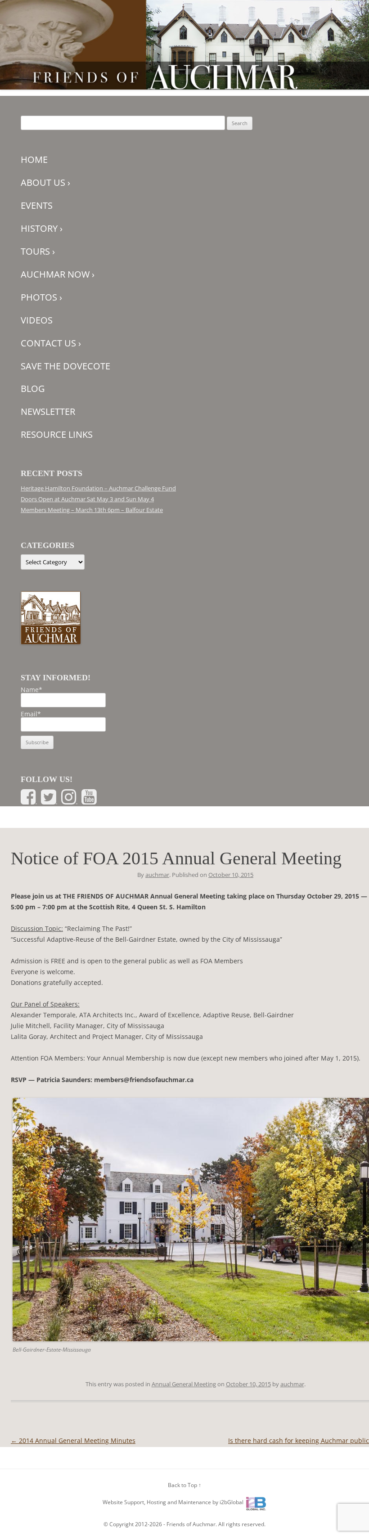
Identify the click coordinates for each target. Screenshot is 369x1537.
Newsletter (48, 411)
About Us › (45, 182)
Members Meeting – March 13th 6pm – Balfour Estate (92, 510)
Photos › (41, 297)
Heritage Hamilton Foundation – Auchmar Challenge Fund (98, 488)
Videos (37, 320)
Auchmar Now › (57, 274)
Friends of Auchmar (191, 1524)
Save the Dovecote (65, 366)
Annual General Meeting (184, 1384)
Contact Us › (51, 343)
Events (37, 205)
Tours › (38, 251)
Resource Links (57, 434)
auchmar (157, 875)
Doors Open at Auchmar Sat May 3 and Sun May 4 (87, 499)
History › (42, 228)
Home (34, 159)
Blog (33, 388)
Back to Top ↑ (184, 1485)
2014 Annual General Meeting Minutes (73, 1440)
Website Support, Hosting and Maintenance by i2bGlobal (173, 1502)
